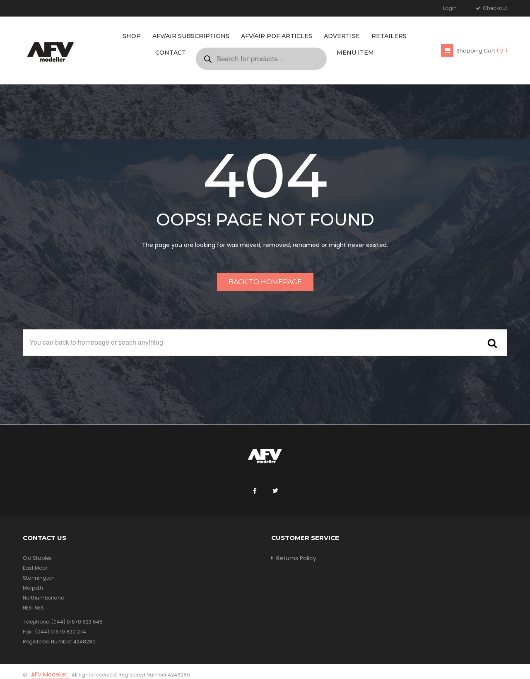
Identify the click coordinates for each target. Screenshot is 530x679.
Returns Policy (296, 558)
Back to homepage (265, 282)
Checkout (494, 8)
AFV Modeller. (50, 674)
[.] (254, 491)
